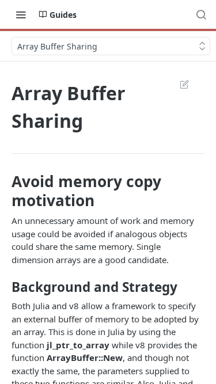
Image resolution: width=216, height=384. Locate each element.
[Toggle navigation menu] (21, 14)
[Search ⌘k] (201, 14)
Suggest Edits (178, 84)
